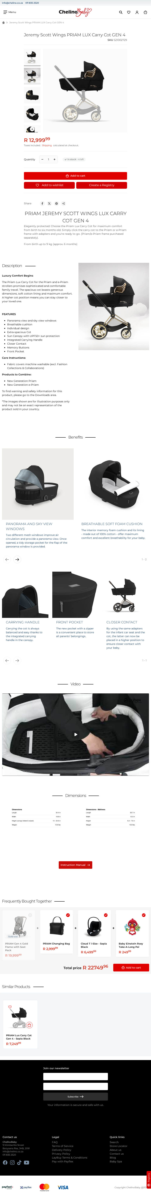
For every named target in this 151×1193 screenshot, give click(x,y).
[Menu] (9, 12)
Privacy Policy (61, 1153)
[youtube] (26, 1162)
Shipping (47, 145)
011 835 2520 (32, 2)
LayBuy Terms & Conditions (69, 1157)
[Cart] (145, 12)
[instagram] (12, 1162)
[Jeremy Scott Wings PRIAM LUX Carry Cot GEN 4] (32, 76)
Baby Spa (116, 1161)
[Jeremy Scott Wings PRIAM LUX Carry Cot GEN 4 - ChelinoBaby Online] (32, 57)
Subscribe (73, 1096)
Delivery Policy (61, 1150)
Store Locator (118, 1146)
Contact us (117, 1153)
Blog (113, 1157)
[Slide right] (32, 129)
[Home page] (3, 22)
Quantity (29, 159)
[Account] (137, 12)
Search (114, 1142)
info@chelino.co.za (12, 2)
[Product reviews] (48, 40)
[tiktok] (19, 1162)
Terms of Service (62, 1146)
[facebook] (5, 1162)
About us (115, 1150)
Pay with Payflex (62, 1161)
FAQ (55, 1142)
